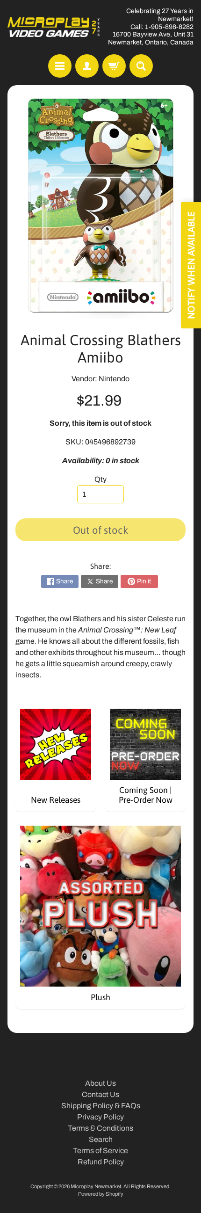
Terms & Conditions (100, 1128)
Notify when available (191, 265)
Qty (100, 479)
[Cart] (114, 66)
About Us (100, 1083)
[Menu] (60, 66)
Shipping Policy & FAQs (100, 1106)
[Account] (87, 66)
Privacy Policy (100, 1117)
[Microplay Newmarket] (53, 26)
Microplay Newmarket (96, 1186)
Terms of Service (100, 1151)
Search (101, 1139)
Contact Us (100, 1094)
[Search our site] (141, 66)
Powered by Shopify (100, 1194)
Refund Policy (101, 1162)
